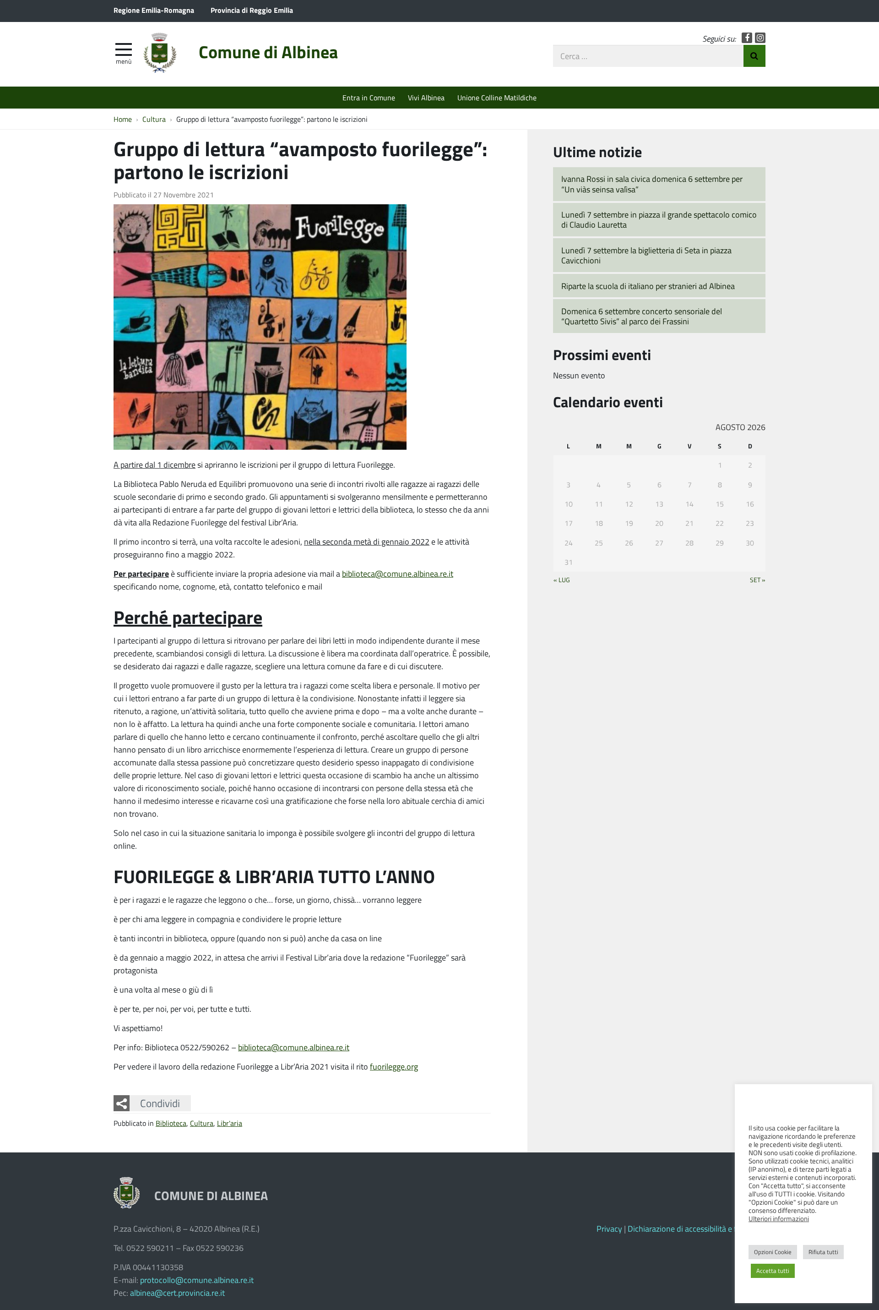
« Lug (561, 579)
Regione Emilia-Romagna (154, 10)
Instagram (760, 38)
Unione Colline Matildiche (497, 97)
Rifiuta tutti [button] (823, 1252)
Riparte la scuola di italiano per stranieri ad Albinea (648, 285)
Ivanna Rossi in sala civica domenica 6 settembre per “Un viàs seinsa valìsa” (652, 184)
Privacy (609, 1228)
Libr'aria (229, 1123)
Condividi (160, 1103)
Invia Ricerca (754, 56)
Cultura (201, 1123)
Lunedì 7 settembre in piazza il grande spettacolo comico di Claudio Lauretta (659, 219)
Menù (123, 61)
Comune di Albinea (268, 51)
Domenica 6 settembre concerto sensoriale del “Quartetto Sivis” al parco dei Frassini (641, 316)
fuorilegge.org (394, 1066)
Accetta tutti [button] (772, 1270)
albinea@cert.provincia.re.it (177, 1292)
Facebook (747, 38)
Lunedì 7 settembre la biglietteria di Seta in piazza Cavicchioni (646, 255)
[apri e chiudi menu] (123, 48)
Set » (757, 579)
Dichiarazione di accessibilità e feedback (696, 1228)
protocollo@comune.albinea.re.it (197, 1279)
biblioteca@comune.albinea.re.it (397, 573)
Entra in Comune (368, 97)
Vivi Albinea (426, 97)
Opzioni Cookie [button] (773, 1252)
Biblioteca (171, 1123)
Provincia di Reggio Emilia (252, 10)
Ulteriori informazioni (779, 1218)
